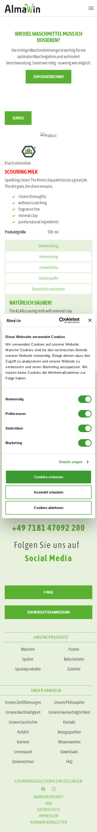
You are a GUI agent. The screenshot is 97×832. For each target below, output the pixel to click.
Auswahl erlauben (48, 492)
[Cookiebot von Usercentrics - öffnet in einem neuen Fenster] (60, 320)
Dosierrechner (23, 761)
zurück (18, 118)
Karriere (23, 741)
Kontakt (69, 722)
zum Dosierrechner (48, 77)
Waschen (28, 649)
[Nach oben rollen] (86, 659)
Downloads (69, 751)
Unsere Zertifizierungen (23, 702)
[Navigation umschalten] (91, 8)
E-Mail (48, 592)
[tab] (48, 245)
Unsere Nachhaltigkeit (23, 712)
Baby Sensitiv (74, 659)
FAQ (69, 761)
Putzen (74, 649)
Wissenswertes (69, 741)
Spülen (27, 659)
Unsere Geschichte (23, 722)
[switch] (85, 414)
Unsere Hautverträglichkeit (69, 712)
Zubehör (74, 668)
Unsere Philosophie (69, 702)
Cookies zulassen (48, 477)
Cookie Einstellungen (62, 781)
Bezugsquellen (69, 731)
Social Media (48, 558)
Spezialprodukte (28, 668)
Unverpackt (23, 751)
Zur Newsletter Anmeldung (48, 612)
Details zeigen (70, 462)
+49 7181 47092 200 (48, 528)
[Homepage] (48, 8)
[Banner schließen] (90, 320)
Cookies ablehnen (48, 508)
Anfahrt (23, 731)
